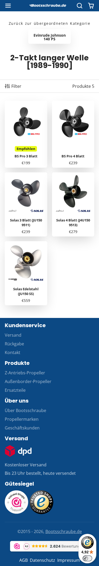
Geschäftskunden (22, 428)
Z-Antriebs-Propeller (25, 373)
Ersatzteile (15, 390)
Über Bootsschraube (25, 410)
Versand (13, 335)
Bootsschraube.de (63, 531)
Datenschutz (42, 560)
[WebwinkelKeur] (17, 512)
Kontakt (12, 352)
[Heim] (50, 6)
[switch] (87, 558)
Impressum (68, 560)
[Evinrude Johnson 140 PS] (49, 36)
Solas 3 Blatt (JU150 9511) (26, 204)
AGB (23, 560)
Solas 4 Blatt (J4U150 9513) (73, 204)
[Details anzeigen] (18, 451)
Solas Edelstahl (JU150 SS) (26, 273)
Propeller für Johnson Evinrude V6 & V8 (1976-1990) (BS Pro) (26, 134)
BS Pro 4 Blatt (73, 134)
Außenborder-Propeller (28, 381)
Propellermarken (22, 419)
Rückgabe (14, 344)
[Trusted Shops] (41, 512)
